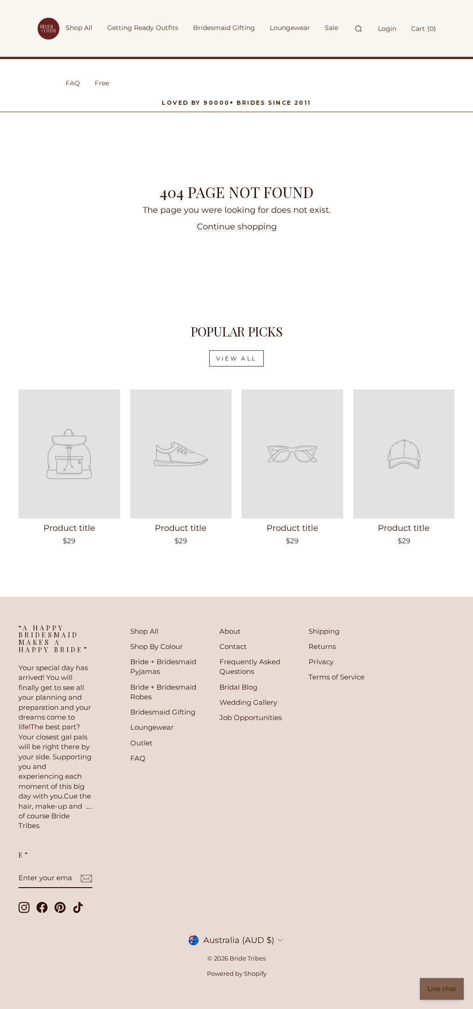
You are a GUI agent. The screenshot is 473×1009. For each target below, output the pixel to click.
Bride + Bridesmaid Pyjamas (163, 666)
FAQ (138, 758)
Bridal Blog (238, 687)
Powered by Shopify (237, 973)
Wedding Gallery (248, 702)
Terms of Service (336, 677)
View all (236, 358)
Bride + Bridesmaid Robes (163, 692)
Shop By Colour (156, 646)
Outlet (141, 743)
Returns (322, 646)
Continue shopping (237, 227)
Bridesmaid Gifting (162, 712)
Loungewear (152, 727)
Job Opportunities (250, 717)
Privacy (321, 661)
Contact (233, 646)
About (230, 631)
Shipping (324, 631)
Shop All (144, 631)
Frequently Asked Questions (249, 666)
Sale (331, 28)
